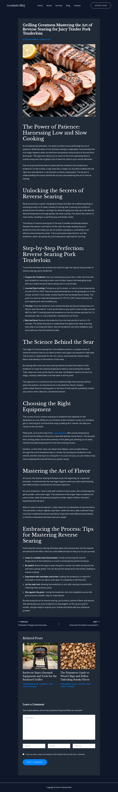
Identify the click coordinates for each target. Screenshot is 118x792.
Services (58, 5)
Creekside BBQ (16, 5)
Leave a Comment (30, 686)
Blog (68, 5)
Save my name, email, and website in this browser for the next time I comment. (55, 754)
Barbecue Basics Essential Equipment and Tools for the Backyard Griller (40, 676)
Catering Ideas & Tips (31, 684)
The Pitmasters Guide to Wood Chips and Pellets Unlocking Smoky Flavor (75, 676)
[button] (101, 6)
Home (40, 5)
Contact (77, 5)
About (49, 5)
